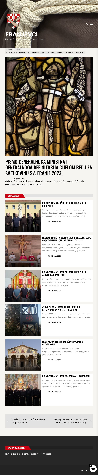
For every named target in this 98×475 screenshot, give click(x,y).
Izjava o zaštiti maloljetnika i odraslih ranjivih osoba (28, 454)
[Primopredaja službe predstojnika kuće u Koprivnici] (23, 216)
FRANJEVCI (21, 34)
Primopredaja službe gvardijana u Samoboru (66, 376)
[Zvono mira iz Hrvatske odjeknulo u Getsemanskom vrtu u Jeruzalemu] (23, 320)
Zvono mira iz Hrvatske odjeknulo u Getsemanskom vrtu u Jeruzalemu (61, 308)
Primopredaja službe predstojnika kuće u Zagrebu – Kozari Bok (64, 273)
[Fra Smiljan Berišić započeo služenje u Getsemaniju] (23, 355)
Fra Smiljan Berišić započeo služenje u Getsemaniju (62, 343)
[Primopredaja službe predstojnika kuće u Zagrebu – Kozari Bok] (23, 286)
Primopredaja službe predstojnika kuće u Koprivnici (64, 204)
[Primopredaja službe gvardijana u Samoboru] (23, 390)
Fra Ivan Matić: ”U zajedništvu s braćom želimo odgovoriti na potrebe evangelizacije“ (66, 239)
